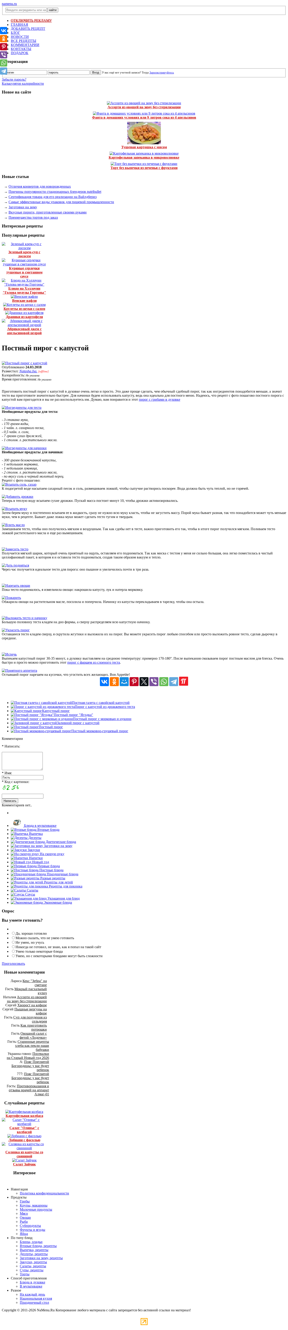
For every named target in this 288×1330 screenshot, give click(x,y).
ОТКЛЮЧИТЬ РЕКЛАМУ (31, 20)
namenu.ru (9, 4)
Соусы (29, 894)
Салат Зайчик (24, 1164)
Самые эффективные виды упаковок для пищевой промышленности (61, 202)
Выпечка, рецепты (34, 1250)
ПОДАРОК (19, 53)
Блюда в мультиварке (39, 825)
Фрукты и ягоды (32, 1230)
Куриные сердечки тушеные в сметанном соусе (24, 272)
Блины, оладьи (31, 1242)
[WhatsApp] (163, 681)
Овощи (25, 1217)
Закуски (33, 850)
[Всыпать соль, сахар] (19, 484)
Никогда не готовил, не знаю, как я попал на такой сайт (58, 947)
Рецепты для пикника (65, 886)
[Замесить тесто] (15, 549)
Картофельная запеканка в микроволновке (144, 157)
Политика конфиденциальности (44, 1193)
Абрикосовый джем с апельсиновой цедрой (24, 331)
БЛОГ (15, 33)
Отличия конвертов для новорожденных (40, 186)
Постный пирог (51, 727)
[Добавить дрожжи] (17, 496)
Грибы (25, 1201)
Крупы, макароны (33, 1205)
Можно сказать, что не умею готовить (45, 938)
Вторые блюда (47, 830)
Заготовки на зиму (23, 207)
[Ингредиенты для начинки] (24, 448)
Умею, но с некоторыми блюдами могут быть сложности (59, 956)
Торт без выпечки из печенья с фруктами (144, 168)
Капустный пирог (56, 711)
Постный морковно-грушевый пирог (99, 731)
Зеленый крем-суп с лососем (24, 254)
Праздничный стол (34, 1302)
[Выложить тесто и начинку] (24, 618)
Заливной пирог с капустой (78, 723)
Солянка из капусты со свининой (24, 1154)
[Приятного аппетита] (19, 670)
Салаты (32, 890)
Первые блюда (48, 866)
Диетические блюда (60, 842)
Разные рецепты (52, 878)
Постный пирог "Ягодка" (73, 715)
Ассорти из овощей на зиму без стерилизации (144, 107)
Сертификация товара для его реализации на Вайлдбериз (53, 197)
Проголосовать (13, 963)
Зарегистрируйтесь (161, 72)
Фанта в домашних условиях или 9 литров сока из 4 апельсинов (144, 117)
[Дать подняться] (15, 565)
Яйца (24, 1234)
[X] (144, 681)
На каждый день (32, 1294)
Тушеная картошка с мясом (144, 147)
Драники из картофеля (24, 317)
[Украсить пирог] (16, 630)
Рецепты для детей (58, 882)
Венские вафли (24, 300)
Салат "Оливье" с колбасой (24, 1130)
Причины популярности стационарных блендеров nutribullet (55, 191)
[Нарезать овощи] (16, 585)
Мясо (24, 1213)
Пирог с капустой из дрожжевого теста (105, 707)
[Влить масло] (13, 525)
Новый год (40, 862)
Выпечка (35, 834)
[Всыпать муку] (14, 509)
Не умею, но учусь (30, 942)
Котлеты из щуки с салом (24, 309)
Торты (24, 1274)
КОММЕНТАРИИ (25, 45)
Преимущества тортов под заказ (33, 217)
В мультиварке (31, 1286)
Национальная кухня (36, 1298)
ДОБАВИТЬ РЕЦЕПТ (28, 29)
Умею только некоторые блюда (39, 951)
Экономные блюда (57, 902)
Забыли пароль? (14, 79)
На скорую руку (51, 854)
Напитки (35, 858)
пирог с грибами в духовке (159, 399)
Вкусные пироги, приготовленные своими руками (48, 212)
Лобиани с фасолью (24, 1140)
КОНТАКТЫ (21, 49)
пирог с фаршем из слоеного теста (93, 662)
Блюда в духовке (32, 1282)
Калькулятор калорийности (23, 83)
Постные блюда (50, 870)
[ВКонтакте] (104, 681)
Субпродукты (30, 1226)
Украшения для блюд (63, 898)
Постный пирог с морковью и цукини (102, 719)
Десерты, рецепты (34, 1254)
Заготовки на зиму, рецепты (41, 1258)
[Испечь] (9, 654)
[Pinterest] (134, 681)
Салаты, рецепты (33, 1266)
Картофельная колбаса (24, 1116)
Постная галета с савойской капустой (101, 703)
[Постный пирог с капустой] (24, 363)
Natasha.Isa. (28, 371)
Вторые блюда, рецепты (38, 1246)
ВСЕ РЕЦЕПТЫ (23, 41)
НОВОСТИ (20, 37)
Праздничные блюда (62, 874)
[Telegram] (173, 681)
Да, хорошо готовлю (31, 933)
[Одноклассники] (114, 681)
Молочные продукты (36, 1209)
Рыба (24, 1221)
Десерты (34, 838)
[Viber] (153, 681)
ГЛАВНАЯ (19, 25)
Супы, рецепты (31, 1270)
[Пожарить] (11, 598)
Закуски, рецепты (33, 1262)
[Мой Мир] (124, 681)
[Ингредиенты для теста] (21, 407)
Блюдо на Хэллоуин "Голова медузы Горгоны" (24, 290)
